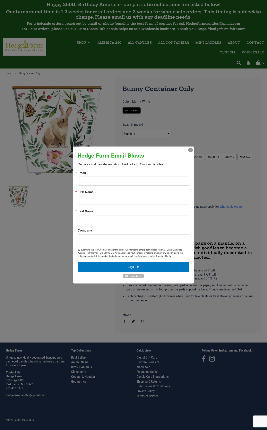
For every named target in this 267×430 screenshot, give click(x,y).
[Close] (190, 150)
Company (85, 230)
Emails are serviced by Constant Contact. (153, 255)
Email (82, 172)
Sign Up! (133, 267)
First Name (86, 191)
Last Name (85, 211)
